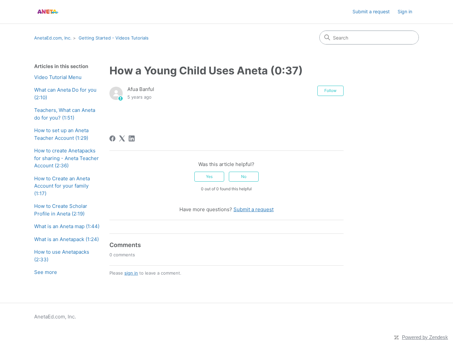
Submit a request (371, 11)
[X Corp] (122, 138)
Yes (209, 176)
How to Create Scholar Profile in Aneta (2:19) (60, 210)
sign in (131, 273)
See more (45, 272)
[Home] (47, 12)
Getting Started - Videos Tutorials (114, 38)
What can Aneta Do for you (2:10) (65, 94)
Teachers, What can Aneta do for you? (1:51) (64, 114)
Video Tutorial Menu (58, 77)
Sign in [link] (405, 11)
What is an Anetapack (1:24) (66, 239)
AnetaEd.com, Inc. (53, 38)
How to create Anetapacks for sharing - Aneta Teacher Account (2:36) (66, 158)
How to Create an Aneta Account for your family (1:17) (62, 186)
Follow (330, 90)
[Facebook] (112, 138)
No (243, 176)
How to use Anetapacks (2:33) (61, 256)
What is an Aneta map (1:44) (66, 226)
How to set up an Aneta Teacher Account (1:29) (61, 134)
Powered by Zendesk (425, 337)
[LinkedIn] (132, 138)
